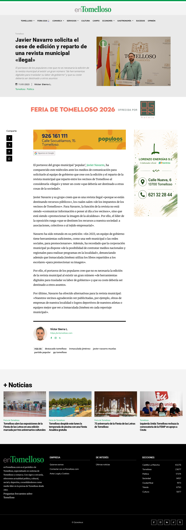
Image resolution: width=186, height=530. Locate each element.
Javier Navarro (95, 165)
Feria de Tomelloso (11, 420)
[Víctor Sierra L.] (40, 334)
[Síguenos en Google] (44, 158)
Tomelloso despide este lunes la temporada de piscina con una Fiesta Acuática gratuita (68, 426)
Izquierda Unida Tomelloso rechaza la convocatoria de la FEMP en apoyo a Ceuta (159, 426)
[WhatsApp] (9, 158)
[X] (9, 145)
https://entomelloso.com (61, 333)
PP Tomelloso (60, 352)
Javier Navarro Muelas (104, 348)
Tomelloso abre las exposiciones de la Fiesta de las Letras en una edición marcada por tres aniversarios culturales (24, 426)
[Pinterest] (9, 152)
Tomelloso (19, 33)
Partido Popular (42, 352)
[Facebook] (9, 138)
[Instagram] (55, 337)
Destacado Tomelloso (56, 348)
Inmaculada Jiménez (79, 348)
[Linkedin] (166, 522)
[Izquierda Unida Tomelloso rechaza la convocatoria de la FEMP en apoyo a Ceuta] (161, 404)
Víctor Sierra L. (42, 84)
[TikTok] (173, 522)
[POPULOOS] (79, 149)
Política (30, 89)
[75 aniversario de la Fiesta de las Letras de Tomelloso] (115, 404)
